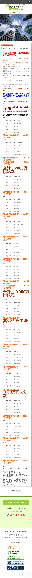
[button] (29, 2)
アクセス (23, 540)
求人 (19, 540)
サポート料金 (25, 537)
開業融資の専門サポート (8, 537)
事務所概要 (14, 540)
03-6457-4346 (19, 13)
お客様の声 (7, 540)
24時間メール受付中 (15, 542)
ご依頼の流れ (18, 537)
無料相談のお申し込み (16, 502)
